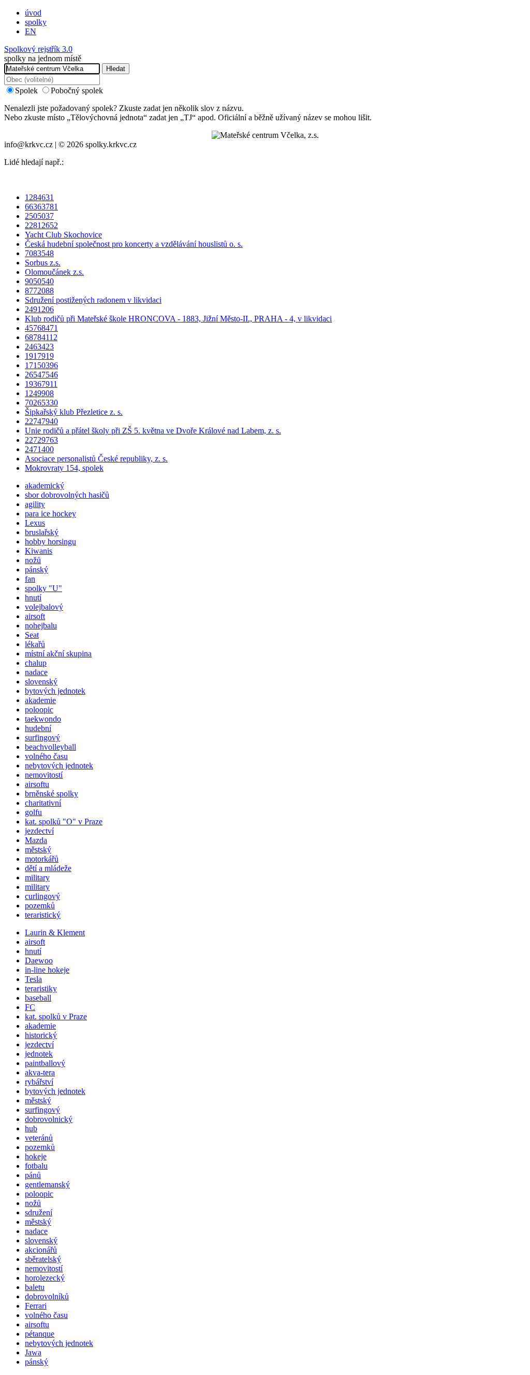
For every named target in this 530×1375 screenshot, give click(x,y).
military (37, 877)
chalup (36, 662)
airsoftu (37, 784)
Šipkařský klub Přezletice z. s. (74, 412)
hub (31, 1128)
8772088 (39, 290)
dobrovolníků (47, 1296)
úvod (33, 12)
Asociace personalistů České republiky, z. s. (96, 458)
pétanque (39, 1333)
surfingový (42, 737)
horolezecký (45, 1277)
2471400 (39, 449)
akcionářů (41, 1249)
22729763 (41, 440)
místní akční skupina (58, 653)
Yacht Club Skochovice (63, 234)
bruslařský (41, 532)
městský (38, 849)
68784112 (41, 337)
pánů (33, 1175)
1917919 (39, 356)
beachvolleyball (50, 746)
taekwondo (43, 718)
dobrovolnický (48, 1119)
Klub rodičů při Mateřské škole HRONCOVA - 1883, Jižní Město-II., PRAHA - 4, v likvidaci (178, 318)
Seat (32, 634)
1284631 (39, 197)
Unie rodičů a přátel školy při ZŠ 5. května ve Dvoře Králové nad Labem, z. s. (153, 430)
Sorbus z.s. (43, 262)
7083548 (39, 253)
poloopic (39, 709)
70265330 (41, 402)
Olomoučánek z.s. (54, 272)
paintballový (45, 1063)
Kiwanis (38, 550)
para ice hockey (50, 513)
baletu (35, 1287)
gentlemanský (47, 1184)
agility (35, 504)
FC (30, 1007)
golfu (33, 812)
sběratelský (43, 1259)
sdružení (38, 1212)
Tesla (33, 979)
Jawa (33, 1352)
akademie (40, 700)
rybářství (39, 1081)
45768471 (41, 328)
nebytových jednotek (59, 765)
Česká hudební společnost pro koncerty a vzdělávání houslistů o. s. (134, 244)
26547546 (41, 374)
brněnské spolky (51, 793)
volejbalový (44, 606)
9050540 (39, 281)
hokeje (36, 1156)
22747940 (41, 421)
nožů (33, 560)
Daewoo (39, 960)
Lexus (35, 522)
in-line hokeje (47, 969)
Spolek (26, 90)
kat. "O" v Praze (63, 821)
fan (30, 578)
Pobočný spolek (77, 90)
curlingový (42, 896)
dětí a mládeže (48, 868)
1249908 (39, 393)
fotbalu (36, 1165)
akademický (44, 485)
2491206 (39, 309)
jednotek (39, 1053)
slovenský (41, 681)
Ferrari (36, 1305)
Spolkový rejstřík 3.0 (38, 49)
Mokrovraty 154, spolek (64, 468)
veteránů (39, 1137)
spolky (36, 22)
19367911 (41, 384)
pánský (36, 569)
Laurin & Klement (55, 932)
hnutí (33, 597)
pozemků (40, 905)
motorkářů (41, 858)
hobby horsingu (50, 541)
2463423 (39, 346)
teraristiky (41, 988)
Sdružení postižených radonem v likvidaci (93, 300)
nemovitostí (44, 774)
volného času (46, 756)
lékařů (35, 644)
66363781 (41, 206)
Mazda (36, 840)
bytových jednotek (55, 690)
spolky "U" (43, 588)
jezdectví (39, 830)
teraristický (43, 914)
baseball (38, 997)
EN (30, 31)
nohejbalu (41, 625)
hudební (38, 728)
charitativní (43, 802)
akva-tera (40, 1072)
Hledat (115, 69)
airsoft (35, 616)
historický (41, 1035)
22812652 (41, 225)
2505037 (39, 216)
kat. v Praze (56, 1016)
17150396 (41, 365)
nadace (36, 672)
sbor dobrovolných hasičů (67, 494)
